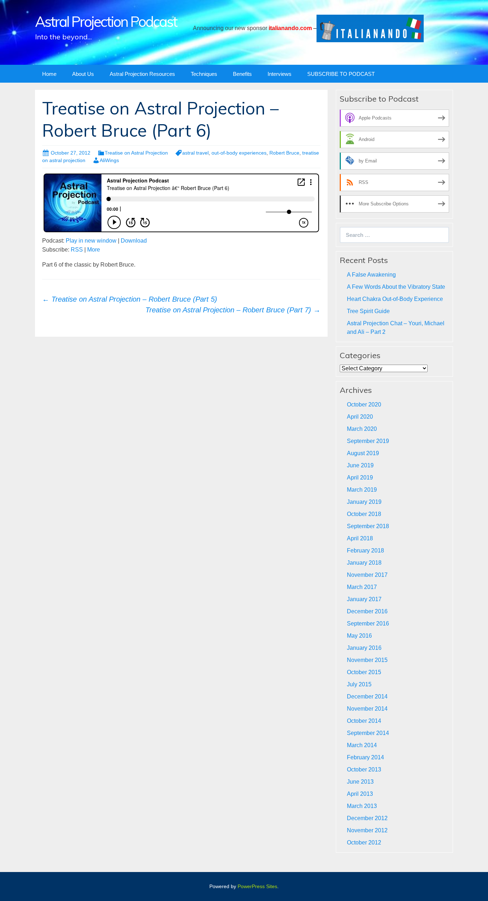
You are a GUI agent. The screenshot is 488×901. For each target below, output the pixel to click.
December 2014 (367, 696)
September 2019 (368, 441)
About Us (83, 74)
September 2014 (368, 733)
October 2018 (364, 514)
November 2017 (367, 575)
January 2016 (364, 648)
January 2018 (364, 563)
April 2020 (360, 417)
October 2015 (364, 672)
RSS (77, 250)
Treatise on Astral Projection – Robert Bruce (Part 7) (232, 310)
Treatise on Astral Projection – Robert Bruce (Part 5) (129, 299)
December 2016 (367, 611)
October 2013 (364, 769)
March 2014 (362, 745)
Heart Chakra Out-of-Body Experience (395, 299)
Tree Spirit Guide (368, 311)
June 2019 (360, 465)
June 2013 (360, 782)
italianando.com (290, 28)
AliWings (109, 160)
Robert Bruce (284, 153)
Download (134, 241)
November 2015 (367, 660)
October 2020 (364, 404)
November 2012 (367, 830)
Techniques (204, 74)
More (93, 250)
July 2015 (359, 684)
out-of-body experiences (239, 153)
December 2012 (367, 818)
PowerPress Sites (257, 886)
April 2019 (360, 477)
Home (49, 74)
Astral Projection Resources (142, 74)
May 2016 (359, 636)
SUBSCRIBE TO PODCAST (341, 74)
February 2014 (365, 757)
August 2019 (363, 453)
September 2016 (368, 623)
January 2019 (364, 502)
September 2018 (368, 526)
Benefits (242, 74)
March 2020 (362, 429)
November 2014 (367, 709)
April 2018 (360, 538)
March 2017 (362, 587)
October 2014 (364, 721)
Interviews (280, 74)
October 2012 (364, 842)
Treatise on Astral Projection (136, 153)
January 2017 (364, 599)
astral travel (195, 153)
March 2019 (362, 490)
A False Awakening (371, 275)
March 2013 (362, 806)
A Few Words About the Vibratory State (396, 287)
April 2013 (360, 794)
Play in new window (91, 241)
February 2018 (365, 550)
